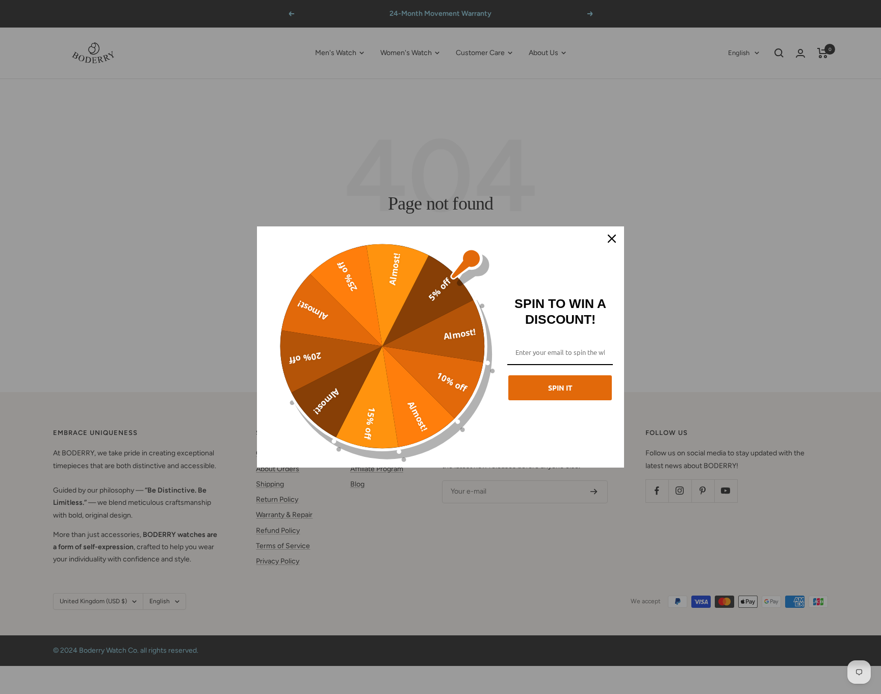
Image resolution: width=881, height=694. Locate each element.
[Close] (612, 238)
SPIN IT (560, 387)
